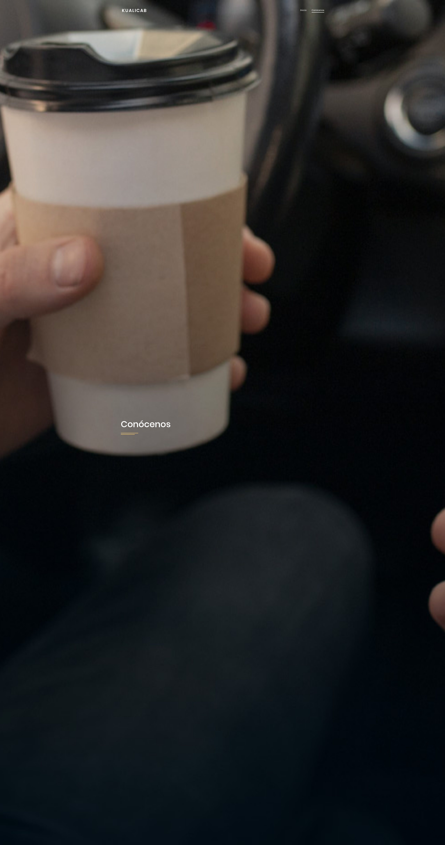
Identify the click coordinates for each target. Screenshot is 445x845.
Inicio (303, 10)
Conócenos (318, 10)
